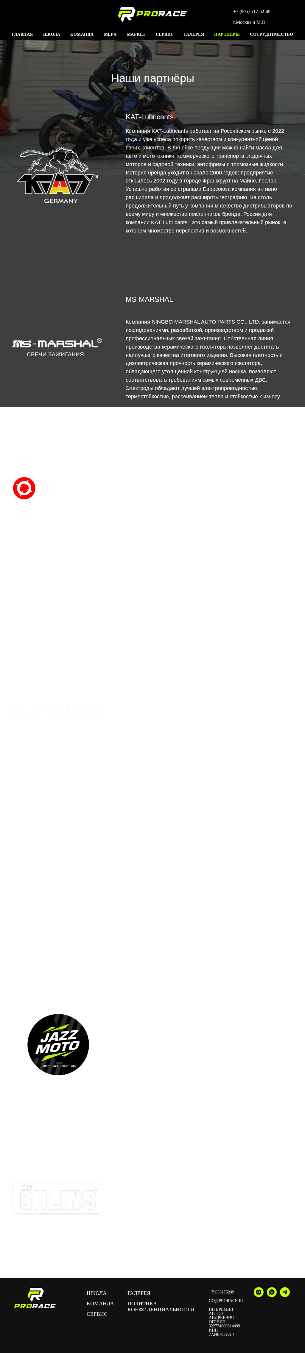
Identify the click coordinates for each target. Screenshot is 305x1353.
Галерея (194, 34)
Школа (51, 34)
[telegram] (285, 1295)
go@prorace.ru (227, 1301)
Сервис (165, 34)
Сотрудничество (271, 34)
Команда (82, 34)
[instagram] (259, 1295)
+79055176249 (221, 1292)
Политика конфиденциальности (160, 1307)
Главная (22, 34)
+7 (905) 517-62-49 (251, 11)
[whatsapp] (272, 1295)
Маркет (136, 34)
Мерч (110, 34)
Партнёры (227, 34)
